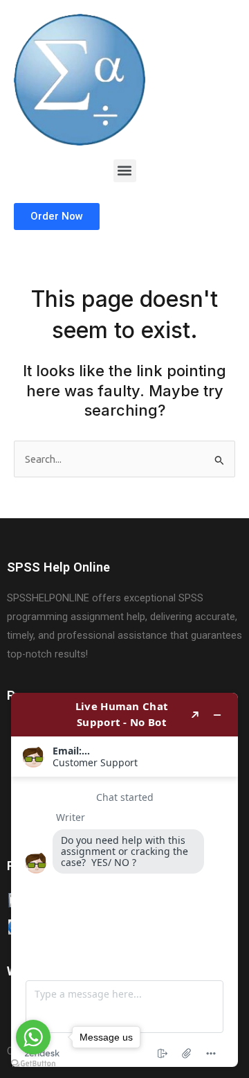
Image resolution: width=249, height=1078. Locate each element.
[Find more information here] (124, 880)
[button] (124, 170)
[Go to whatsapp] (33, 1037)
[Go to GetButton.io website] (33, 1063)
